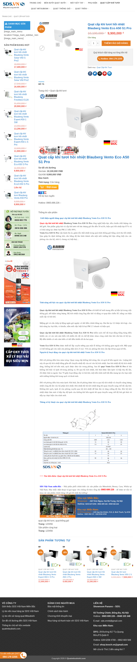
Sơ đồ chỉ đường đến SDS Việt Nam (19, 621)
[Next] (133, 566)
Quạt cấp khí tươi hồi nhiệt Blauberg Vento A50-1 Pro (72, 574)
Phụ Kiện (92, 3)
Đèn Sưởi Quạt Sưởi (55, 3)
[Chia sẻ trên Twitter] (95, 73)
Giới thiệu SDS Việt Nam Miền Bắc (18, 606)
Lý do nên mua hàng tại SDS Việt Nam (20, 611)
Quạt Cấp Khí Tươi (110, 3)
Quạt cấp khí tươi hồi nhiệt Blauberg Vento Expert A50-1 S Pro (47, 574)
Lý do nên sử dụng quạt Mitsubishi (18, 616)
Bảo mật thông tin (56, 606)
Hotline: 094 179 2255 (111, 59)
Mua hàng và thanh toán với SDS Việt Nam (68, 621)
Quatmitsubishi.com (76, 658)
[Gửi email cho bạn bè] (100, 73)
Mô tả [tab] (41, 84)
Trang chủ (35, 3)
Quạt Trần (81, 8)
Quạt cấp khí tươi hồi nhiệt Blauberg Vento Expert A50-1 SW (96, 574)
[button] (42, 48)
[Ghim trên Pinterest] (104, 73)
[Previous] (39, 566)
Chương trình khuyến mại (60, 616)
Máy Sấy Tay (76, 3)
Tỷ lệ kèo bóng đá (10, 633)
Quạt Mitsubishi (39, 8)
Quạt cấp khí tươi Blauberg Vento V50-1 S (121, 573)
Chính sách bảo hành (58, 611)
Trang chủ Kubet (10, 638)
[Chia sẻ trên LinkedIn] (109, 73)
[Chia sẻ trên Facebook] (90, 73)
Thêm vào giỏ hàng (116, 43)
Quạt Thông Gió (61, 8)
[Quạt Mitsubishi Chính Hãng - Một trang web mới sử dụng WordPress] (14, 5)
